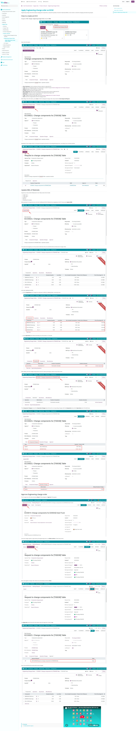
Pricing (40, 1)
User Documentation (6, 9)
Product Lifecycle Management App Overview (10, 36)
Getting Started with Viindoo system (8, 11)
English (127, 1)
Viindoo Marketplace (32, 1)
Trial (133, 1)
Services (3, 18)
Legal (3, 62)
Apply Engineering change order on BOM (10, 41)
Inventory (5, 26)
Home (23, 1)
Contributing (4, 65)
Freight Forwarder (6, 46)
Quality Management (7, 45)
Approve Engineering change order (120, 12)
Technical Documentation (8, 59)
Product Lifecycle (6, 33)
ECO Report (6, 43)
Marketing (4, 22)
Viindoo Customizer (5, 52)
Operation (4, 15)
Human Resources (5, 50)
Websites (4, 20)
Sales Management (5, 17)
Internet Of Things (5, 54)
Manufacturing (5, 29)
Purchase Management (7, 31)
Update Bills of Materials (118, 10)
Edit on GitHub (104, 5)
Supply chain (4, 24)
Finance (3, 48)
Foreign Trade (5, 28)
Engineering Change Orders (9, 38)
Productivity (4, 13)
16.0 (123, 1)
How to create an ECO (118, 8)
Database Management (7, 56)
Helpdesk (46, 1)
